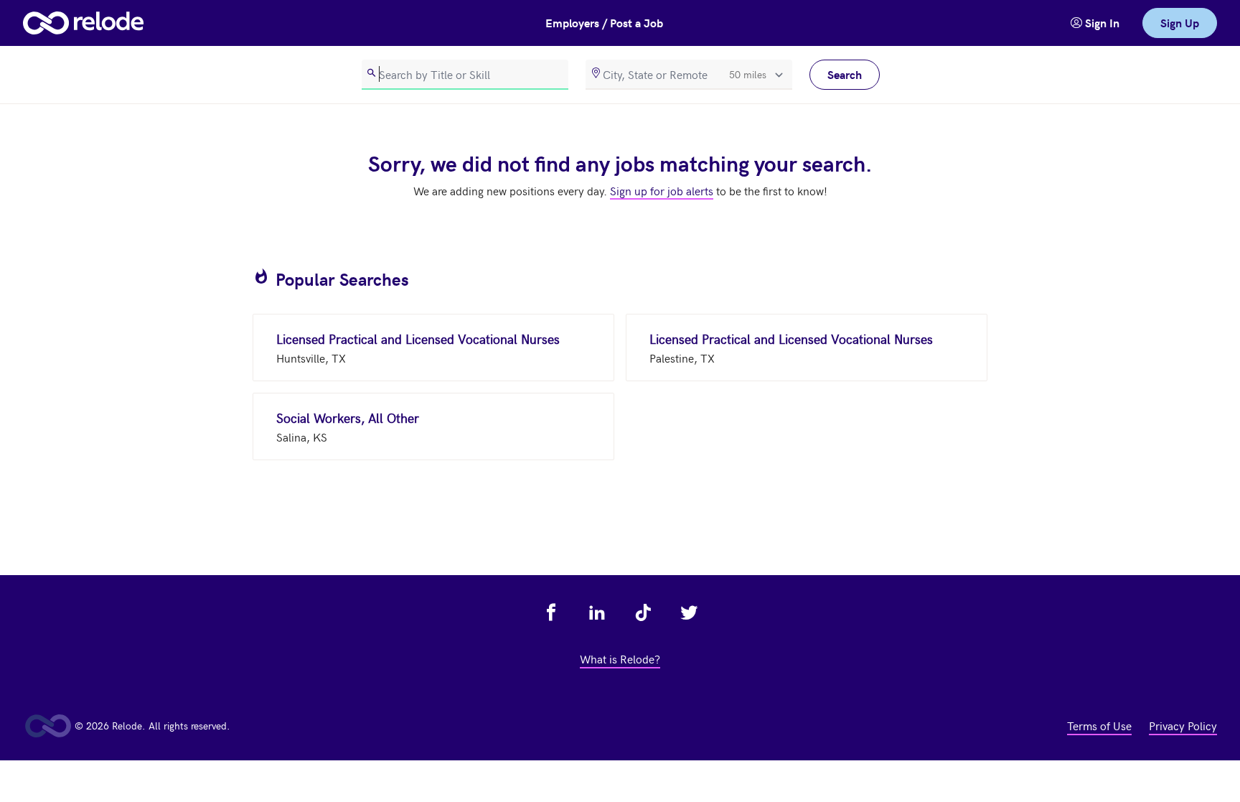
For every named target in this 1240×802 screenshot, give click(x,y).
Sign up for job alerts (661, 190)
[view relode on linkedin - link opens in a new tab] (597, 612)
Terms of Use (1099, 725)
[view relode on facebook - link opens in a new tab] (551, 612)
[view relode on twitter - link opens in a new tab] (689, 612)
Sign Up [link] (1179, 22)
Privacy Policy (1183, 725)
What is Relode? (620, 658)
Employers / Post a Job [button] (604, 22)
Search (844, 74)
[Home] (83, 22)
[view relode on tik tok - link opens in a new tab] (643, 612)
